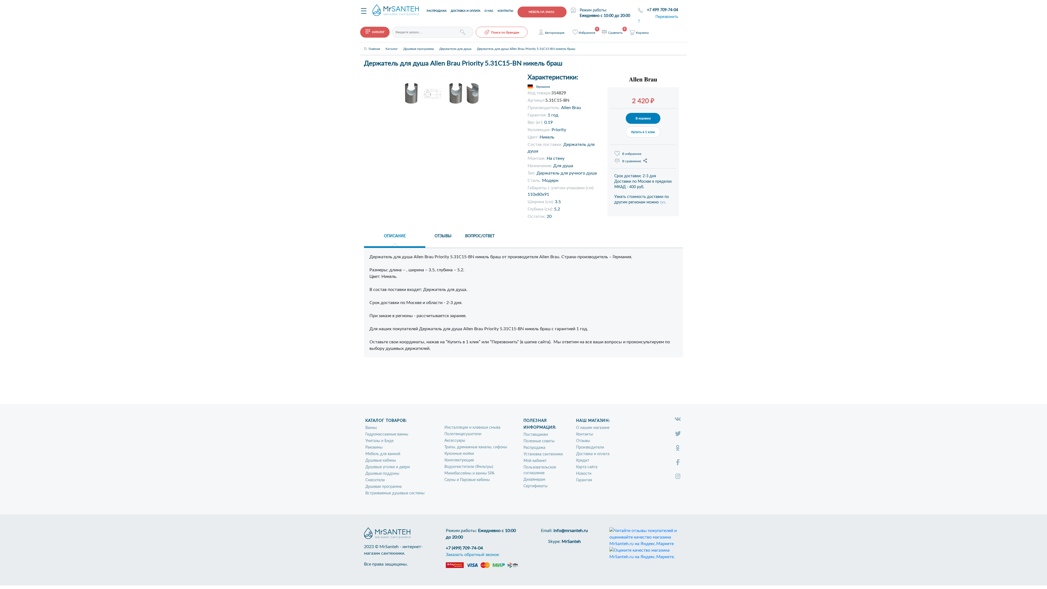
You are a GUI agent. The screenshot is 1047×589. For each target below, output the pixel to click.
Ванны (371, 428)
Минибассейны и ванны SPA (469, 473)
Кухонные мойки (459, 454)
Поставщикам (536, 435)
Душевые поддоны (382, 474)
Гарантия (584, 480)
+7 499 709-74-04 (662, 10)
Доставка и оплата (465, 11)
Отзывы (583, 441)
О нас (489, 11)
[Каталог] (392, 44)
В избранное (631, 153)
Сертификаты (535, 486)
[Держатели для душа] (455, 44)
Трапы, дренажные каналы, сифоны (475, 447)
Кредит (582, 460)
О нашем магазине (592, 428)
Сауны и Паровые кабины (467, 480)
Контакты (505, 11)
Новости (583, 474)
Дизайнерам (534, 480)
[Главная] (374, 44)
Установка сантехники (543, 454)
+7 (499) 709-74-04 (464, 548)
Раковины (374, 447)
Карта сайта (586, 467)
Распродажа (437, 11)
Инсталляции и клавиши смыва (472, 427)
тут (662, 202)
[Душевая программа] (418, 44)
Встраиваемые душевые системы (395, 493)
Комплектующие (459, 460)
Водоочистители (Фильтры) (468, 467)
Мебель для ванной (382, 454)
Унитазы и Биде (379, 441)
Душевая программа (383, 487)
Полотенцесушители (462, 434)
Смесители (375, 480)
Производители (590, 447)
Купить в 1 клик (643, 132)
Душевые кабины (380, 460)
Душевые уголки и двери (387, 467)
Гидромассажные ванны (386, 434)
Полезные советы (539, 441)
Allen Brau (571, 108)
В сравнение (631, 161)
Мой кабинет (535, 461)
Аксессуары (454, 441)
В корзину (643, 118)
